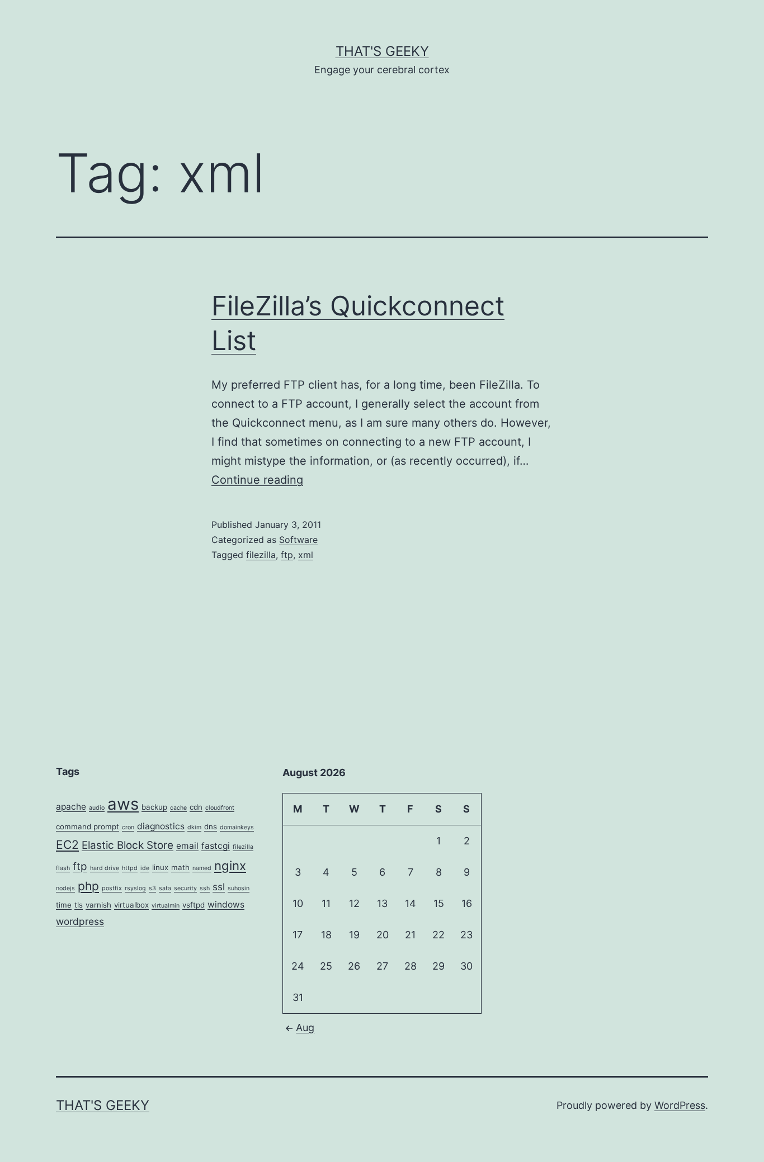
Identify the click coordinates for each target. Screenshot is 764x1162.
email (187, 845)
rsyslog (135, 888)
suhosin (238, 888)
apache (71, 806)
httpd (130, 868)
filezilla (261, 554)
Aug (305, 1027)
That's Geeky (382, 51)
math (180, 867)
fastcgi (215, 845)
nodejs (65, 888)
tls (78, 904)
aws (123, 804)
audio (97, 807)
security (185, 888)
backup (154, 806)
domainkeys (237, 827)
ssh (205, 888)
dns (210, 826)
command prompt (87, 826)
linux (160, 867)
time (64, 904)
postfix (112, 888)
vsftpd (193, 904)
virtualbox (131, 904)
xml (305, 554)
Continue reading (257, 479)
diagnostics (161, 826)
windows (225, 904)
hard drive (104, 868)
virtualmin (166, 905)
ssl (219, 886)
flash (63, 868)
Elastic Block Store (127, 845)
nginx (230, 865)
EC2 (67, 845)
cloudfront (219, 807)
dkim (194, 827)
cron (128, 827)
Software (298, 539)
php (88, 886)
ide (144, 868)
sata (165, 888)
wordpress (80, 921)
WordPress (679, 1105)
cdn (196, 806)
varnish (98, 904)
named (201, 868)
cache (178, 807)
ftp (287, 554)
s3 (152, 888)
